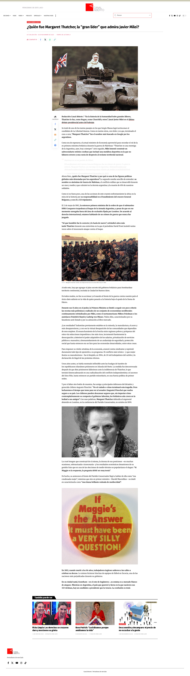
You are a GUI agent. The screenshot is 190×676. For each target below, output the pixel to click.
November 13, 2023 (101, 173)
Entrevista (79, 624)
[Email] (55, 134)
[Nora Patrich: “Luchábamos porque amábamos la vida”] (95, 613)
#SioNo (104, 169)
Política (36, 624)
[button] (55, 15)
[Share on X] (45, 39)
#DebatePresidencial (117, 167)
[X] (172, 15)
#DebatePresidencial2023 (74, 169)
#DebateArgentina (92, 169)
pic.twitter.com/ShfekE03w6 (118, 169)
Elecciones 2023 (34, 22)
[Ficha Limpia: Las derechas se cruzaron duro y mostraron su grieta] (51, 613)
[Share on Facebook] (40, 39)
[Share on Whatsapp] (50, 39)
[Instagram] (177, 15)
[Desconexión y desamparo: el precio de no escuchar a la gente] (138, 613)
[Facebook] (170, 15)
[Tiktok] (180, 15)
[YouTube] (174, 15)
